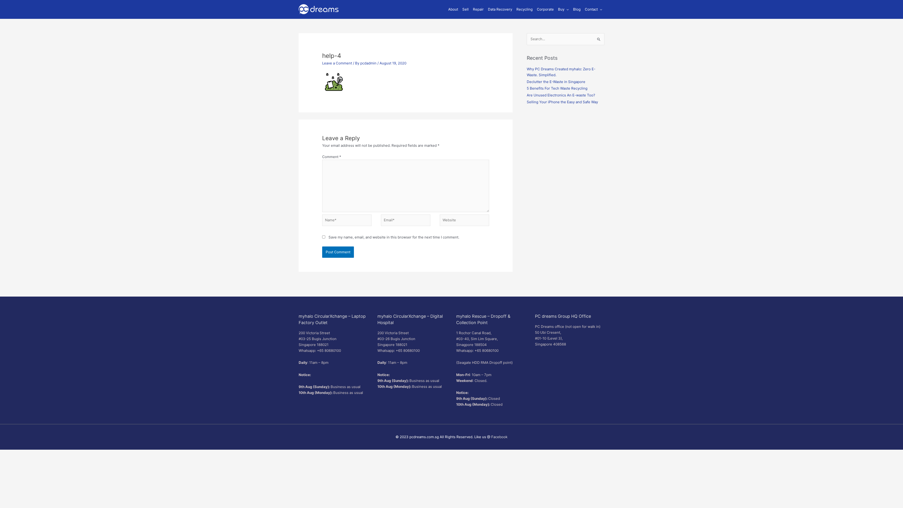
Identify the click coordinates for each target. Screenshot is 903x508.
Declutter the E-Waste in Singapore (556, 81)
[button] (563, 9)
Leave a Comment (337, 63)
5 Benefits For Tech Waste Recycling (557, 88)
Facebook (499, 437)
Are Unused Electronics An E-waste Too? (561, 95)
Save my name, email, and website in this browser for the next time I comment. (394, 237)
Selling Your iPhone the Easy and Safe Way (562, 102)
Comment (331, 157)
